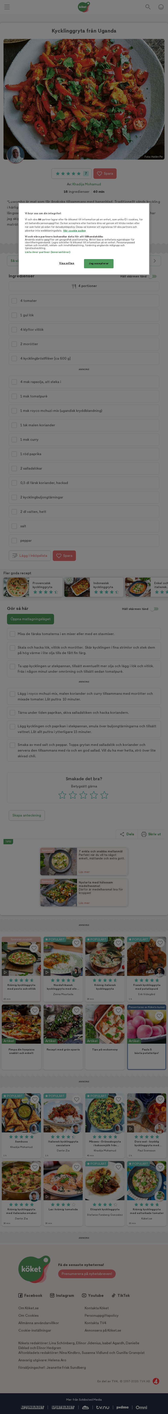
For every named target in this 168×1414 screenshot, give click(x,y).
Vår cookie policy (74, 230)
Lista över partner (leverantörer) (47, 252)
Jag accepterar (99, 263)
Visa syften (66, 263)
